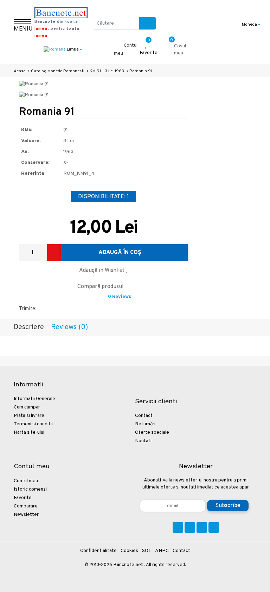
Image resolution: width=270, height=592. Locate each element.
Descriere (29, 327)
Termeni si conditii (33, 424)
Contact (144, 416)
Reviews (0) (69, 327)
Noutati (143, 441)
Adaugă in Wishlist (102, 270)
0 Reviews (119, 297)
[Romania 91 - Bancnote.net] (34, 84)
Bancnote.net (128, 565)
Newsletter (26, 515)
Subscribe (227, 505)
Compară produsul (101, 286)
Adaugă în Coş (120, 252)
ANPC (162, 551)
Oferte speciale (152, 432)
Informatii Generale (34, 399)
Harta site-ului (29, 432)
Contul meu (26, 481)
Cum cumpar (27, 407)
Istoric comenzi (30, 489)
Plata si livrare (29, 416)
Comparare (26, 506)
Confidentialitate (98, 551)
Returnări (145, 424)
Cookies (129, 551)
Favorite (23, 498)
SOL (146, 551)
